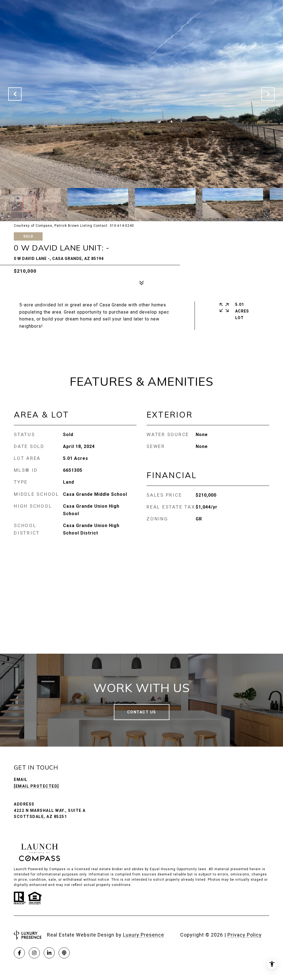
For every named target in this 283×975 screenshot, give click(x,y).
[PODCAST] (64, 952)
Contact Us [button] (141, 712)
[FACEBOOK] (19, 952)
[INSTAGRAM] (34, 952)
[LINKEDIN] (49, 952)
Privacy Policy (244, 935)
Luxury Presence (143, 935)
